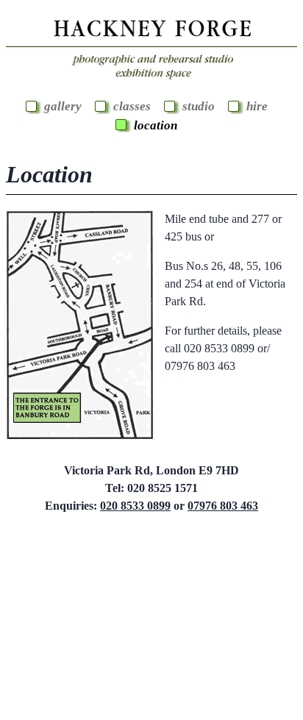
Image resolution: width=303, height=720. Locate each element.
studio (198, 106)
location (155, 125)
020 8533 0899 (135, 505)
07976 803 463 (223, 505)
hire (257, 106)
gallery (63, 106)
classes (132, 106)
